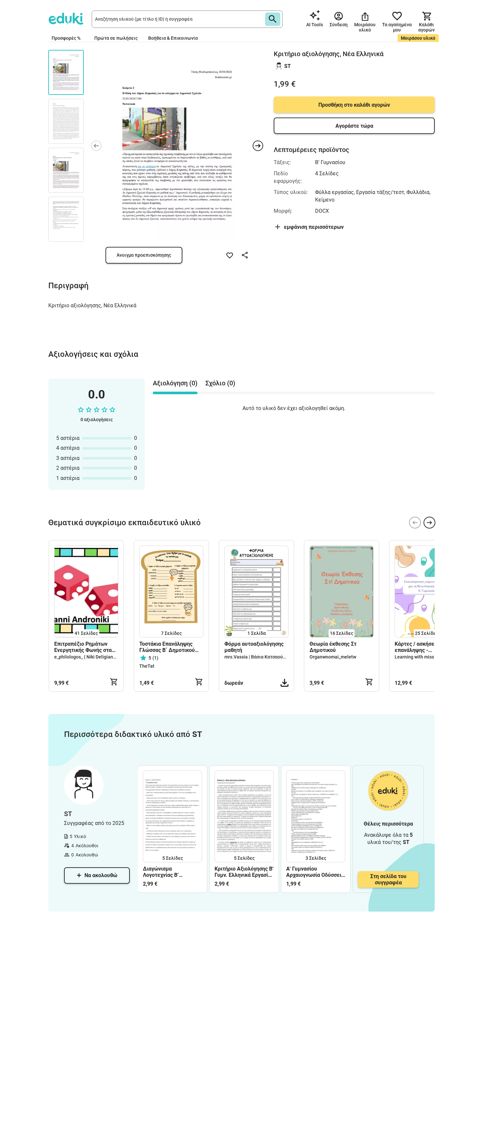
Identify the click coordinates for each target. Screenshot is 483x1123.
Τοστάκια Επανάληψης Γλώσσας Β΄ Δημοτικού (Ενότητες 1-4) (167, 647)
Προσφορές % (66, 38)
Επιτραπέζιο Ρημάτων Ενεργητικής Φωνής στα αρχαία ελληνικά (83, 647)
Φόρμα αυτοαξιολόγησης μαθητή (254, 647)
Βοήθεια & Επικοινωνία (173, 38)
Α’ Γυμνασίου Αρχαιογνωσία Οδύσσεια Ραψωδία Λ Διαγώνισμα (315, 872)
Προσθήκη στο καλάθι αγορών (354, 105)
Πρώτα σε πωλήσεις (116, 38)
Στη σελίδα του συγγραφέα (388, 879)
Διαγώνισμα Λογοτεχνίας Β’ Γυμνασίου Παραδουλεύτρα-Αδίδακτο (163, 872)
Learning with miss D (416, 656)
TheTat (146, 666)
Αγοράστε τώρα (354, 126)
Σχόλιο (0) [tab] (220, 383)
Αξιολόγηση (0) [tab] (175, 383)
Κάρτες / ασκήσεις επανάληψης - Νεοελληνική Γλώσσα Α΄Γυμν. (421, 647)
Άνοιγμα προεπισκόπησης (144, 255)
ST (287, 66)
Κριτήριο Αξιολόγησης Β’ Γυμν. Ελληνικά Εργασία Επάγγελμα (244, 872)
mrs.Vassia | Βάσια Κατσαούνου (257, 656)
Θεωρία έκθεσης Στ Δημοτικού (333, 647)
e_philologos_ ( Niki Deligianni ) (87, 656)
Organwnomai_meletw (333, 656)
